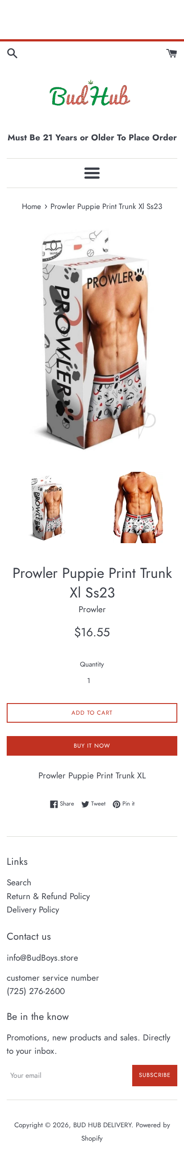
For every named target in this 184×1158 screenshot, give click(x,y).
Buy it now (92, 745)
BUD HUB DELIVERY (102, 1125)
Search (19, 882)
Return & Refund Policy (48, 896)
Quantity (92, 664)
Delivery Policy (33, 910)
